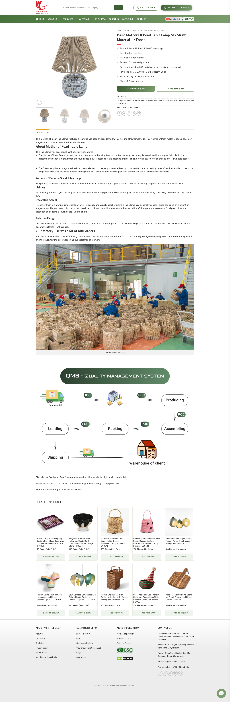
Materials (84, 19)
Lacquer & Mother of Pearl (157, 100)
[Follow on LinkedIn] (175, 673)
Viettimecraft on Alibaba (46, 657)
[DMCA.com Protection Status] (125, 658)
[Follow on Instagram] (165, 673)
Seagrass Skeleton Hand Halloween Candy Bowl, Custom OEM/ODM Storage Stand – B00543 (81, 542)
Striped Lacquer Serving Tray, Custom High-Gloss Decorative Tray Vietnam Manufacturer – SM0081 (50, 542)
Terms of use (41, 653)
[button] (39, 102)
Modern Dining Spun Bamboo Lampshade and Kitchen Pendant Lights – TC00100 (49, 597)
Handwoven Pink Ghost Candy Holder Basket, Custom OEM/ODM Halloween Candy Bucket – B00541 (146, 542)
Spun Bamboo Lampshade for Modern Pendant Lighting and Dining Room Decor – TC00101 (178, 541)
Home (41, 19)
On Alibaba (100, 19)
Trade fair (40, 643)
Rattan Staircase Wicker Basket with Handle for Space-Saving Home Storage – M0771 (115, 597)
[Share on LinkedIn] (138, 113)
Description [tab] (42, 132)
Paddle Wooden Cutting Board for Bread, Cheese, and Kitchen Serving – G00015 (179, 597)
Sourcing (114, 19)
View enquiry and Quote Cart (88, 648)
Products (68, 19)
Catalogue (127, 19)
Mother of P (55, 477)
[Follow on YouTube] (180, 673)
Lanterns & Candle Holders (151, 31)
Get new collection (84, 643)
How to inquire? (83, 634)
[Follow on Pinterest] (170, 673)
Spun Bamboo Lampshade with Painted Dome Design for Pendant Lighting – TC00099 (82, 597)
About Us (52, 19)
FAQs (78, 638)
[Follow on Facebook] (160, 673)
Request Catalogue (178, 7)
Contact (141, 19)
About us (40, 634)
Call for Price (147, 7)
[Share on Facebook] (119, 113)
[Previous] (40, 67)
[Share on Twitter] (124, 113)
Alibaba (77, 489)
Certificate (40, 638)
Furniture (130, 100)
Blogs (78, 653)
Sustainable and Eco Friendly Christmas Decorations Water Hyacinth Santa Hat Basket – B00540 (146, 598)
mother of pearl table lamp (131, 107)
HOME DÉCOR (130, 31)
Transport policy (124, 638)
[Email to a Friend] (129, 113)
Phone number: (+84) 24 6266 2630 (173, 667)
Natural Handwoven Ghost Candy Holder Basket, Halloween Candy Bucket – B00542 (113, 542)
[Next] (108, 67)
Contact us (81, 657)
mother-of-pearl (49, 139)
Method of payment (125, 634)
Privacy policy (42, 648)
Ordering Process (124, 643)
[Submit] (118, 7)
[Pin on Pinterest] (134, 113)
